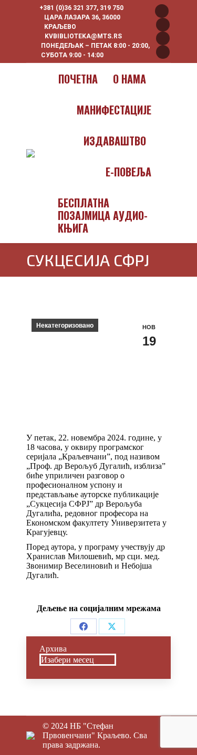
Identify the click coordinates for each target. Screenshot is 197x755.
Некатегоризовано (65, 325)
